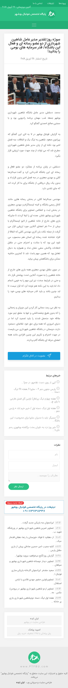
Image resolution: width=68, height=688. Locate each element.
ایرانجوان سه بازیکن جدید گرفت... (37, 523)
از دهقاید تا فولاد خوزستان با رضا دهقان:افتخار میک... (35, 539)
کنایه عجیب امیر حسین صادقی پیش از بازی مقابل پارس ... (36, 548)
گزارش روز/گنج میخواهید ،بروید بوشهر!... (34, 556)
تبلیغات (50, 3)
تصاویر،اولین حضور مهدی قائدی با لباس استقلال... (38, 581)
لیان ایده (20, 683)
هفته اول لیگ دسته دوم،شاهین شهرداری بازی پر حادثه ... (35, 600)
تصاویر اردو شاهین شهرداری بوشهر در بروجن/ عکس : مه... (35, 590)
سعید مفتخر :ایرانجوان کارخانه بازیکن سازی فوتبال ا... (36, 572)
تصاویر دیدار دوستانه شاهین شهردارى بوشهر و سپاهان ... (35, 563)
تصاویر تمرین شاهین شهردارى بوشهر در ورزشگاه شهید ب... (34, 530)
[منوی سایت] (34, 25)
